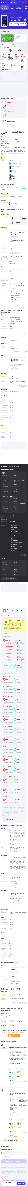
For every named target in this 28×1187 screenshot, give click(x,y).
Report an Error (4, 1178)
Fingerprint (4, 398)
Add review (15, 1036)
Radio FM (3, 945)
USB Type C (4, 928)
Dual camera (14, 527)
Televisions (19, 8)
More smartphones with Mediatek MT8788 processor (19, 334)
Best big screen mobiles (21, 304)
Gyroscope (4, 410)
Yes (10, 381)
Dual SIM (11, 857)
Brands (8, 11)
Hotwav (14, 11)
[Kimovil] (5, 2)
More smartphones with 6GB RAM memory (19, 352)
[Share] (26, 12)
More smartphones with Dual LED (19, 555)
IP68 (10, 256)
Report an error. (6, 815)
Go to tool (8, 819)
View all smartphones (3, 11)
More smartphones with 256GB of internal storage (19, 386)
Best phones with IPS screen (20, 305)
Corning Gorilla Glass (16, 297)
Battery (3, 965)
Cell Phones (4, 8)
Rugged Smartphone (14, 252)
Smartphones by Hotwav (20, 181)
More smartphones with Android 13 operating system (19, 1003)
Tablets (12, 8)
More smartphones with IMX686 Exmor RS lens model (18, 553)
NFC (2, 940)
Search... (15, 2)
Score (2, 357)
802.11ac (11, 878)
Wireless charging (15, 981)
